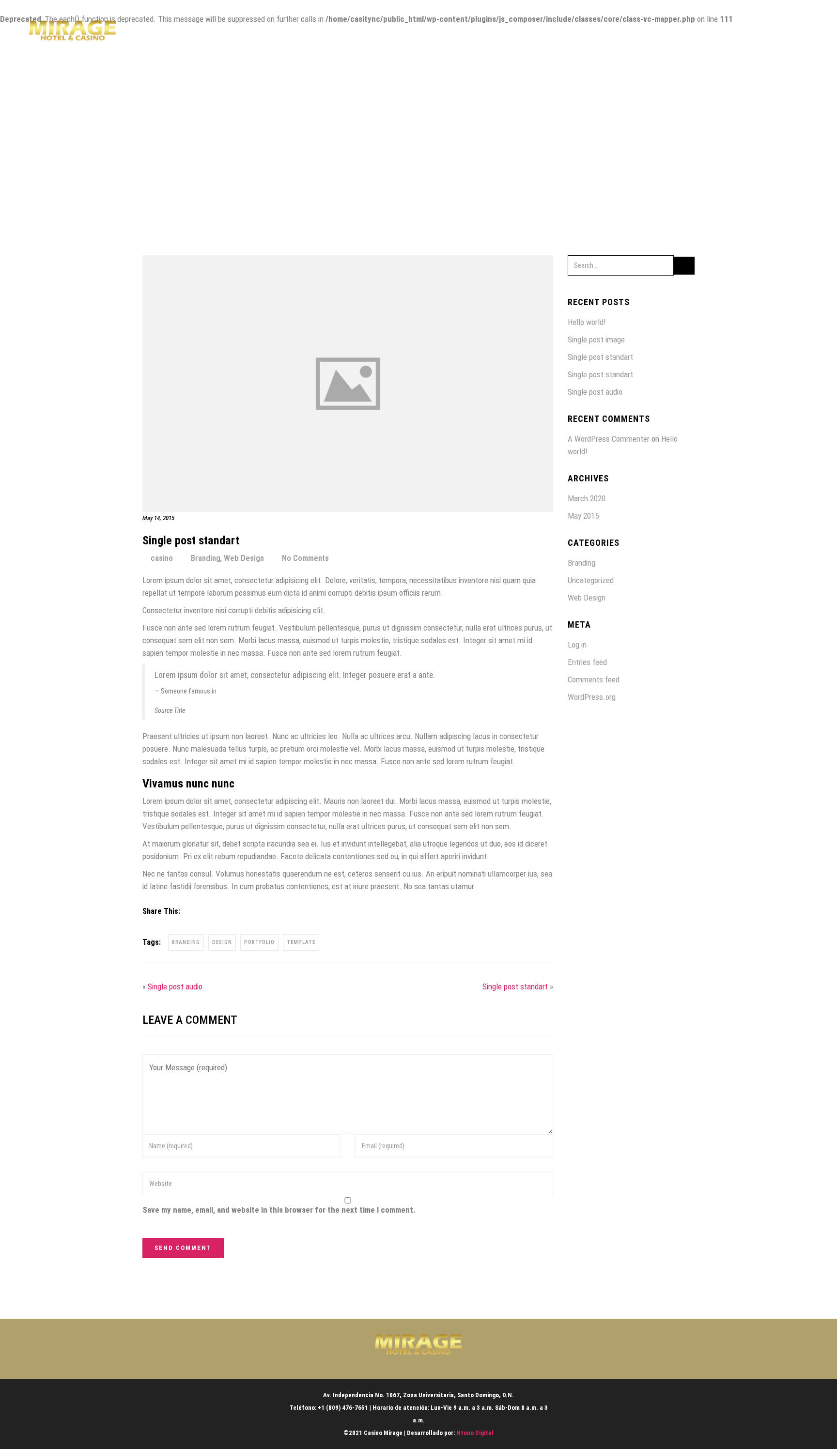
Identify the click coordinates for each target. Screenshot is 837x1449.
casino (162, 558)
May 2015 (583, 516)
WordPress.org (592, 697)
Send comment (183, 1247)
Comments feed (594, 679)
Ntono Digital (475, 1432)
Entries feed (587, 662)
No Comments (305, 558)
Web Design (244, 558)
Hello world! (587, 322)
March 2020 (586, 498)
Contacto (783, 33)
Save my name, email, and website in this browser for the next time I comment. (279, 1210)
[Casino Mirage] (73, 33)
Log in (577, 644)
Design (222, 942)
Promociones (612, 33)
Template (301, 942)
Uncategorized (591, 580)
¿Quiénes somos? (545, 33)
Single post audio (175, 986)
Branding (205, 558)
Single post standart (515, 986)
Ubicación (667, 33)
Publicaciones (725, 33)
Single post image (596, 339)
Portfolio (259, 942)
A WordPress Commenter (609, 439)
